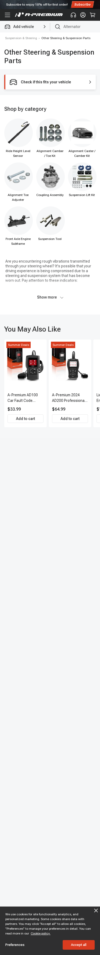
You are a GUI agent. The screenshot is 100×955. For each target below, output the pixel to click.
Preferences (15, 945)
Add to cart (25, 419)
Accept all (78, 945)
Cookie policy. (40, 933)
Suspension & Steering (21, 38)
